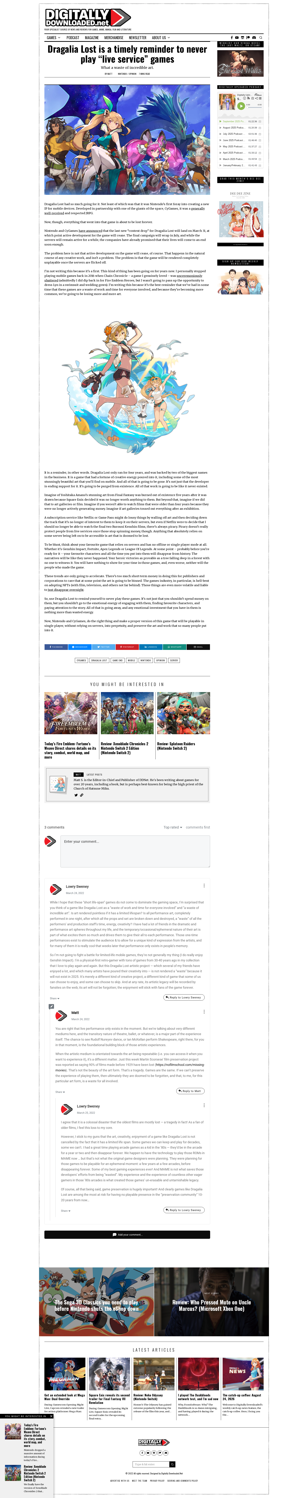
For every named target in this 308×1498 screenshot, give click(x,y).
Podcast (73, 37)
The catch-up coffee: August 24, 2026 (242, 1397)
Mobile (131, 660)
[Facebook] (232, 37)
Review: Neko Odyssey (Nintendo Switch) (148, 1397)
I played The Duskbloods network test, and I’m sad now (198, 1397)
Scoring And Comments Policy (182, 1480)
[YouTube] (237, 37)
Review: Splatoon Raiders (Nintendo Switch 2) (176, 746)
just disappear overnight (66, 590)
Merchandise (113, 37)
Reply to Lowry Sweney (185, 997)
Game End (118, 660)
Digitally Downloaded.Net (172, 1473)
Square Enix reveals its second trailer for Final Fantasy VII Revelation (109, 1399)
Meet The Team (139, 1480)
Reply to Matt (192, 1091)
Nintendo (122, 73)
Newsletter (137, 37)
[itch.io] (242, 37)
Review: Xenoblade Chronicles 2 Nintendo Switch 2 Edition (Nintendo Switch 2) (124, 748)
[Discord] (254, 37)
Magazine (92, 37)
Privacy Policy (157, 1480)
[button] (172, 1464)
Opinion (132, 73)
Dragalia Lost (99, 660)
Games (51, 37)
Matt (109, 73)
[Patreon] (248, 37)
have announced (90, 231)
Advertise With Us (119, 1480)
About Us (159, 37)
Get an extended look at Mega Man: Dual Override (64, 1397)
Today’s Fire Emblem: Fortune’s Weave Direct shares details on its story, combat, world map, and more (70, 750)
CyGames (81, 660)
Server (174, 660)
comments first (198, 827)
